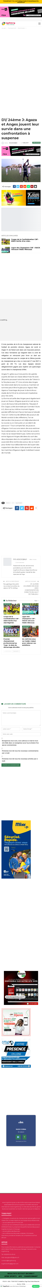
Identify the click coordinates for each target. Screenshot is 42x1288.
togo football (19, 503)
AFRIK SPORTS (10, 1276)
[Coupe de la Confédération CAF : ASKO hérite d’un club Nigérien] (5, 242)
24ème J (8, 503)
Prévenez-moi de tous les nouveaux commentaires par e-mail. (20, 752)
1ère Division (36, 142)
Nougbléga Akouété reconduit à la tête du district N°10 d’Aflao (11, 586)
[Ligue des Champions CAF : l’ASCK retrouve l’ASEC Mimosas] (5, 250)
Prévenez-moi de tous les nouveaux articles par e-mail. (20, 760)
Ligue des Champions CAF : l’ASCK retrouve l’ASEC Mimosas (25, 248)
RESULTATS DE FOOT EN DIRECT (21, 1274)
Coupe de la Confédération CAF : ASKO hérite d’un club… (25, 240)
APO (20, 1276)
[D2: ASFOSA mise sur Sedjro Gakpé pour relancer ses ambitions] (30, 631)
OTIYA (23, 1284)
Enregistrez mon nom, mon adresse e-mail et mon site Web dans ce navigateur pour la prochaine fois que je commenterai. (20, 743)
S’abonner (36, 1286)
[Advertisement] (21, 51)
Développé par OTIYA (21, 1141)
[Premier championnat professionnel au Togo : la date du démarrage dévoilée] (12, 631)
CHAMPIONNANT (31, 1276)
